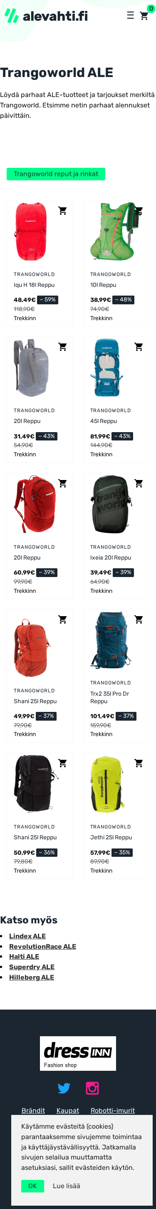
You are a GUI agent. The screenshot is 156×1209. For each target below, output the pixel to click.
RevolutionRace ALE (42, 946)
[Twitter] (64, 1088)
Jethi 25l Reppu (111, 837)
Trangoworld (34, 274)
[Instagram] (92, 1088)
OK (32, 1186)
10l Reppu (103, 285)
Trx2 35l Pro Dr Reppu (109, 697)
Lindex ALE (27, 936)
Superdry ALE (31, 967)
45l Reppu (103, 421)
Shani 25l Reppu (35, 701)
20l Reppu (27, 421)
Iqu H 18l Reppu (34, 285)
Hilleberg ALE (31, 977)
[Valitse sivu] (129, 16)
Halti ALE (24, 956)
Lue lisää (66, 1186)
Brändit (33, 1110)
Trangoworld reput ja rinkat (56, 174)
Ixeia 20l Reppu (110, 557)
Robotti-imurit (113, 1110)
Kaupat (68, 1110)
